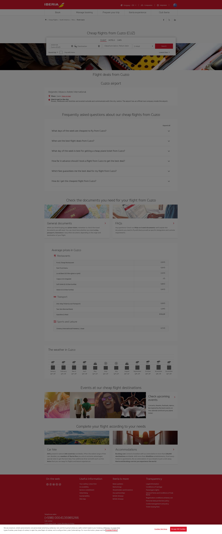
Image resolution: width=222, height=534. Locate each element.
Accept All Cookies (178, 529)
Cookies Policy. (111, 530)
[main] (111, 529)
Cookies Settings (160, 529)
